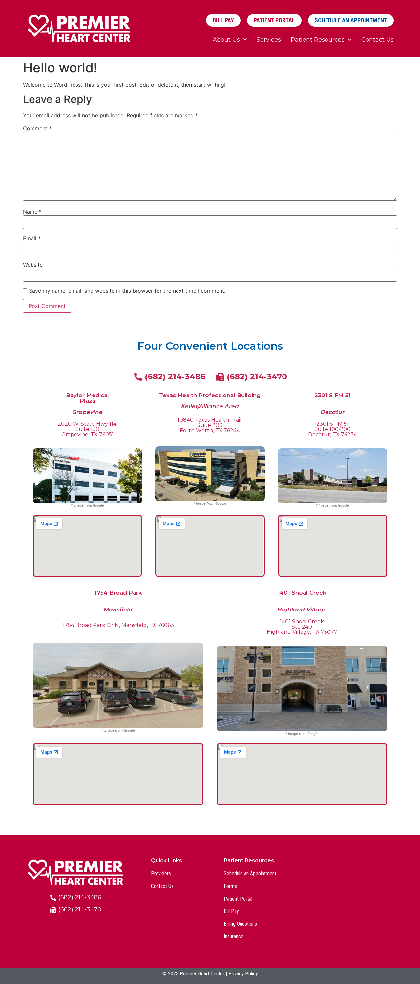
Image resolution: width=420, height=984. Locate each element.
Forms (230, 886)
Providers (161, 873)
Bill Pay (231, 911)
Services (269, 39)
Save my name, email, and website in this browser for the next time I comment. (127, 290)
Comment (37, 128)
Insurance (233, 936)
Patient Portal (238, 899)
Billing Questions (240, 924)
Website (33, 264)
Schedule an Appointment (250, 873)
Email (32, 238)
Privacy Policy (243, 974)
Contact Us (377, 39)
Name (32, 211)
